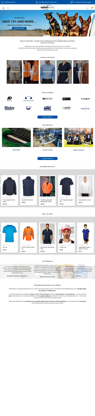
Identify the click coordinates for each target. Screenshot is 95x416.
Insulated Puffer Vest (27, 200)
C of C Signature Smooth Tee (66, 200)
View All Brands (47, 117)
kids (10, 296)
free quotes (83, 301)
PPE (41, 294)
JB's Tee (5, 247)
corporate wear (60, 294)
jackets (32, 294)
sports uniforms (70, 294)
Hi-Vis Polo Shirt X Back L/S (28, 248)
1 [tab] (46, 85)
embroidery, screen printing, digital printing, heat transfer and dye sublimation (45, 301)
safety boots (46, 294)
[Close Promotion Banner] (92, 3)
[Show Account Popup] (87, 8)
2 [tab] (48, 85)
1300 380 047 (48, 5)
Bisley (84, 288)
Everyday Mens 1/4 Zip (85, 200)
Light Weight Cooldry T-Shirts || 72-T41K (85, 248)
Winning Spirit (51, 290)
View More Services (47, 158)
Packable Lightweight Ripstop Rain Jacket (46, 200)
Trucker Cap (63, 247)
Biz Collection (42, 290)
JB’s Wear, (80, 288)
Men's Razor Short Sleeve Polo (47, 248)
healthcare (48, 296)
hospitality (41, 296)
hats (38, 294)
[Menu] (3, 8)
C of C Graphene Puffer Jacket (9, 200)
